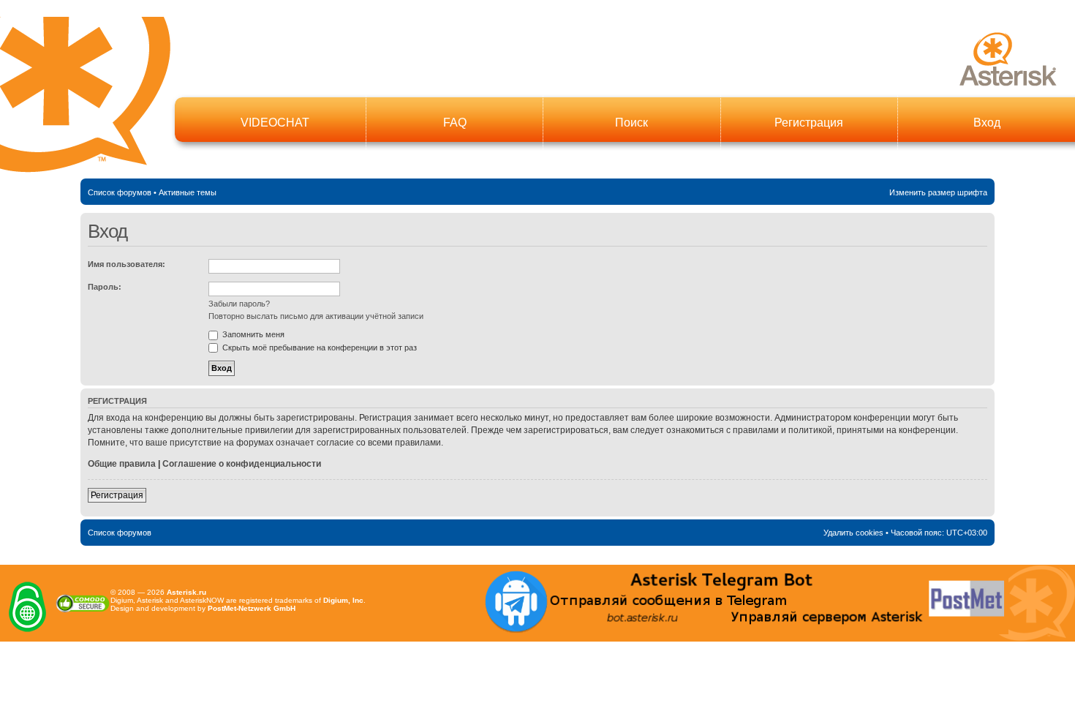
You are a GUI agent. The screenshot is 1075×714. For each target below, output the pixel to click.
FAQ (455, 122)
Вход (986, 122)
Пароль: (104, 286)
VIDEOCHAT (275, 122)
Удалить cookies (853, 532)
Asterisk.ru (186, 592)
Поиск (631, 122)
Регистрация (808, 122)
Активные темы (187, 192)
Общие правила (122, 464)
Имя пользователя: (126, 264)
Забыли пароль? (239, 303)
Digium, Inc (343, 600)
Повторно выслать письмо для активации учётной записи (315, 316)
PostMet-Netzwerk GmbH (251, 608)
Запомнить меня (252, 334)
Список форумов (119, 192)
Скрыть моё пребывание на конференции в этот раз (318, 347)
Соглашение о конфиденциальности (241, 464)
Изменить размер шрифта (938, 192)
